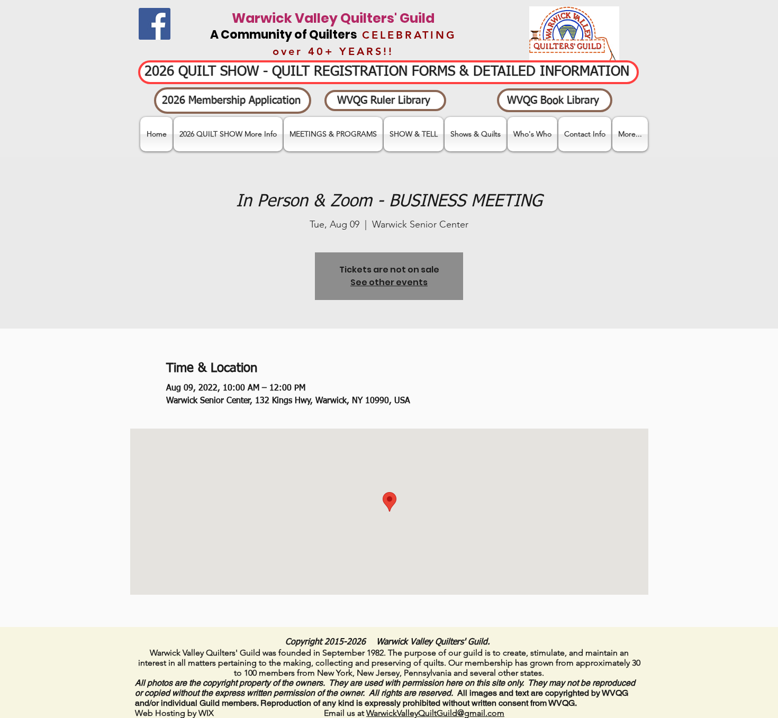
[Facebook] (154, 24)
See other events (389, 282)
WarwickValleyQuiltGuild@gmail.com (435, 713)
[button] (413, 134)
